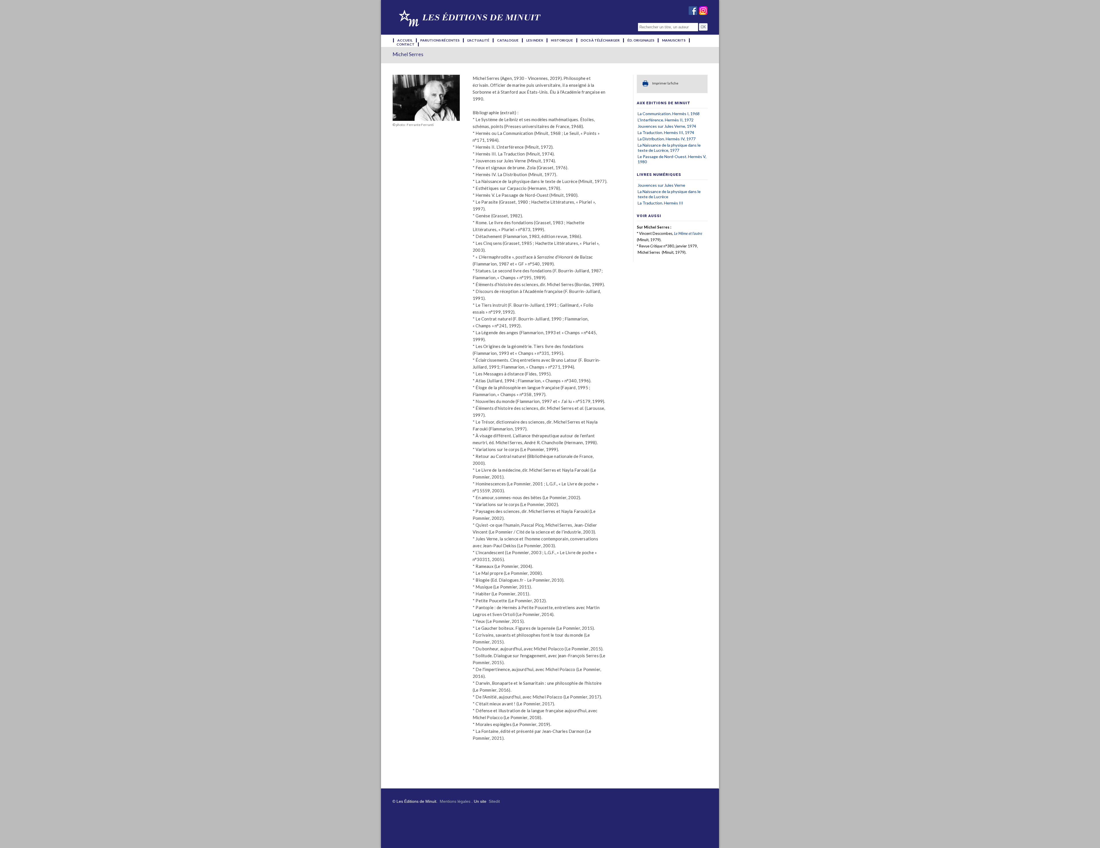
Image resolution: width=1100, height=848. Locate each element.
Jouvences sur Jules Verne (661, 185)
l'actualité (478, 40)
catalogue (507, 40)
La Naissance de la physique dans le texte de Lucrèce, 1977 (669, 148)
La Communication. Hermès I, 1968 (669, 113)
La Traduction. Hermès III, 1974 (666, 132)
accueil (404, 40)
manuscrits (673, 40)
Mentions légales (455, 801)
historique (562, 40)
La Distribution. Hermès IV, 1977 (667, 138)
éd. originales (640, 40)
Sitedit (494, 801)
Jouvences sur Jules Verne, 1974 (667, 126)
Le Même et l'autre (688, 233)
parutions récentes (439, 40)
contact (405, 44)
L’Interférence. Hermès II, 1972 (666, 119)
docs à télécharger (600, 40)
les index (534, 40)
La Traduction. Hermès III (660, 202)
